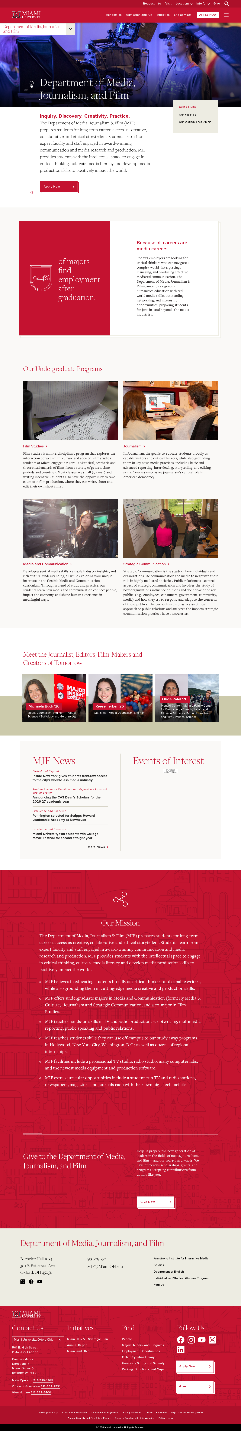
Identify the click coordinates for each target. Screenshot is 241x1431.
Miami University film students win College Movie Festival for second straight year (65, 836)
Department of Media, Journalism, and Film (33, 28)
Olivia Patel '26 (174, 699)
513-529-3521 (97, 1258)
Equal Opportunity (48, 1412)
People (127, 1339)
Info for (201, 3)
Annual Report (77, 1345)
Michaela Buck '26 (44, 706)
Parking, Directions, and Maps (143, 1369)
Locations (183, 3)
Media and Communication (45, 564)
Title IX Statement (157, 1412)
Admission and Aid (139, 15)
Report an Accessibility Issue (187, 1412)
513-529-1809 (43, 1380)
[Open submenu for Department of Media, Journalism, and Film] (70, 29)
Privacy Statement (133, 1412)
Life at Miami (183, 15)
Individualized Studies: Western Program (181, 1278)
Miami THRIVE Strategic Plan (87, 1339)
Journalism (132, 446)
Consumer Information (74, 1412)
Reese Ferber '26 (109, 706)
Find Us (159, 1285)
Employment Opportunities (141, 1351)
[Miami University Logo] (26, 14)
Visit (168, 3)
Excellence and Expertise (75, 789)
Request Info (152, 3)
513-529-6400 (41, 1392)
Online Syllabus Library (138, 1357)
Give (217, 3)
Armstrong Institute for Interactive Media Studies (181, 1262)
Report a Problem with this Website (134, 1418)
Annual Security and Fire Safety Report (89, 1418)
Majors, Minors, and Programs (143, 1345)
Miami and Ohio (78, 1351)
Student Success (44, 789)
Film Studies (33, 446)
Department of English (169, 1272)
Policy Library (166, 1418)
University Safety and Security (143, 1363)
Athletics (163, 15)
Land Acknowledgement (105, 1412)
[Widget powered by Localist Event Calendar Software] (170, 771)
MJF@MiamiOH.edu (105, 1266)
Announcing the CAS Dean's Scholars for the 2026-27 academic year (67, 799)
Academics (114, 15)
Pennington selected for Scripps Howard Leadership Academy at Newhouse (64, 817)
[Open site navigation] (226, 15)
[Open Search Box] (226, 4)
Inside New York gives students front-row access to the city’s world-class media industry (70, 778)
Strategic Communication (144, 564)
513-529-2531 (50, 1386)
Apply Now (208, 15)
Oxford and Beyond (46, 771)
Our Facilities (187, 114)
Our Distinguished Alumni (195, 121)
